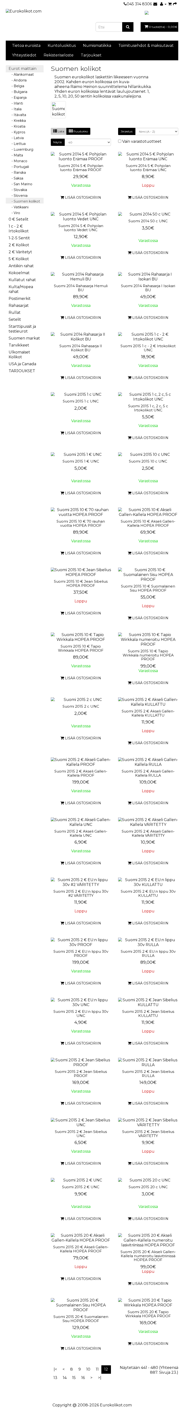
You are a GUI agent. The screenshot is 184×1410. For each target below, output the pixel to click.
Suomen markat (24, 338)
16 (83, 1377)
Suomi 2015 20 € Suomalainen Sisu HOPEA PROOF (80, 1318)
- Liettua (17, 144)
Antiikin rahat (21, 266)
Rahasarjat (19, 305)
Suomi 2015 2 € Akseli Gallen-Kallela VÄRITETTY (148, 833)
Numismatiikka (97, 45)
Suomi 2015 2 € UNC (80, 1187)
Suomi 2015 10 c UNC (148, 461)
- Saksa (16, 178)
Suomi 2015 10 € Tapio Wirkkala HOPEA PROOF (81, 648)
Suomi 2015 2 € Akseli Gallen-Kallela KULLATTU (148, 713)
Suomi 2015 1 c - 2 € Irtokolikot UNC (148, 348)
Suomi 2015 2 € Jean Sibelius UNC (81, 1133)
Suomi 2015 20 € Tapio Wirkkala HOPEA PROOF (148, 1314)
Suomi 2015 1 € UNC (81, 461)
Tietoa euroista (26, 45)
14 (65, 1377)
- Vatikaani (19, 207)
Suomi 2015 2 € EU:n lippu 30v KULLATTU (148, 893)
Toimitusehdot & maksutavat (146, 45)
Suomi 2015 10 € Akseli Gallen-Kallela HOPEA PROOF (148, 523)
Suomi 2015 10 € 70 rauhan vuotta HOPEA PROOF (81, 523)
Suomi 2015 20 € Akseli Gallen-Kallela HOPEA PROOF (81, 1249)
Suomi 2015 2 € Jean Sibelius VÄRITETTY (148, 1133)
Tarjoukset (91, 55)
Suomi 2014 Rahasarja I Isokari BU (148, 288)
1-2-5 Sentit (19, 238)
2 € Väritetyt (20, 252)
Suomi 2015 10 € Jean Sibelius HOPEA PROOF (81, 583)
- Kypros (17, 132)
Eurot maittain (22, 68)
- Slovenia (18, 195)
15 (74, 1377)
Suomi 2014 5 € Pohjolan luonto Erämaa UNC (148, 167)
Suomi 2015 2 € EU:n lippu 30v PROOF (80, 953)
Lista (60, 131)
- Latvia (16, 138)
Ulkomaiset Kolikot (19, 354)
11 (97, 1369)
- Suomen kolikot (24, 201)
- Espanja (18, 97)
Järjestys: (127, 131)
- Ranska (17, 172)
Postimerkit (20, 298)
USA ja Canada (22, 364)
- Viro (14, 213)
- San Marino (20, 184)
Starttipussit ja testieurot (22, 329)
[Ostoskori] (170, 4)
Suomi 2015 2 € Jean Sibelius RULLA (148, 1073)
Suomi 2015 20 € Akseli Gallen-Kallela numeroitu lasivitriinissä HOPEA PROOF (148, 1255)
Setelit (15, 319)
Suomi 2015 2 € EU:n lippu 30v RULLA (148, 953)
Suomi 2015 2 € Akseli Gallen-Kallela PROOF (80, 773)
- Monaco (18, 161)
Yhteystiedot (24, 55)
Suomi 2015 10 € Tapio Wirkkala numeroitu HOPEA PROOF (148, 655)
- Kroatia (17, 126)
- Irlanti (16, 103)
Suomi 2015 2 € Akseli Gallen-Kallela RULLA (148, 773)
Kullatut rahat (22, 280)
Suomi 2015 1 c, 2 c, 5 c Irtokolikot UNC (148, 408)
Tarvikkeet (19, 345)
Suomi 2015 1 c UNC (81, 401)
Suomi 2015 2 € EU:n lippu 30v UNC (80, 1013)
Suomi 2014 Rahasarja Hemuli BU (81, 288)
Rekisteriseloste (59, 55)
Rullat (15, 312)
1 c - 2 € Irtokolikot (19, 228)
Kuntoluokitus (62, 45)
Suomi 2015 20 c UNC (148, 1187)
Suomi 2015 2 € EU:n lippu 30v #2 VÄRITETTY (80, 893)
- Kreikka (17, 120)
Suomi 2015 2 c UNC (81, 706)
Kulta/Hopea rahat (21, 289)
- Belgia (16, 86)
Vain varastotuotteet (141, 141)
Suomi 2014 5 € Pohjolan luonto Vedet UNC (80, 227)
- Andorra (18, 80)
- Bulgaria (18, 92)
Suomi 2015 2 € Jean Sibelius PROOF (81, 1073)
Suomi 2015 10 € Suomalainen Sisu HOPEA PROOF (148, 588)
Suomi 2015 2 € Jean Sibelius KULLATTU (148, 1013)
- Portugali (19, 167)
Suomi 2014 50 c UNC (148, 221)
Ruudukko (80, 131)
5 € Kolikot (19, 259)
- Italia (15, 109)
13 (55, 1377)
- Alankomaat (21, 74)
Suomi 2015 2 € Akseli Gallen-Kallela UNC (80, 833)
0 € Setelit (19, 219)
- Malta (16, 155)
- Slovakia (18, 190)
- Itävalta (17, 115)
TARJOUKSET (22, 371)
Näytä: (57, 142)
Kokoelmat (19, 273)
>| (99, 1377)
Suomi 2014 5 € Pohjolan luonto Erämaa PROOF (80, 167)
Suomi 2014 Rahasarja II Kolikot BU (80, 348)
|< (55, 1369)
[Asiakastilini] (163, 4)
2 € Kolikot (19, 245)
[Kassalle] (175, 4)
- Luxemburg (21, 149)
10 (88, 1369)
